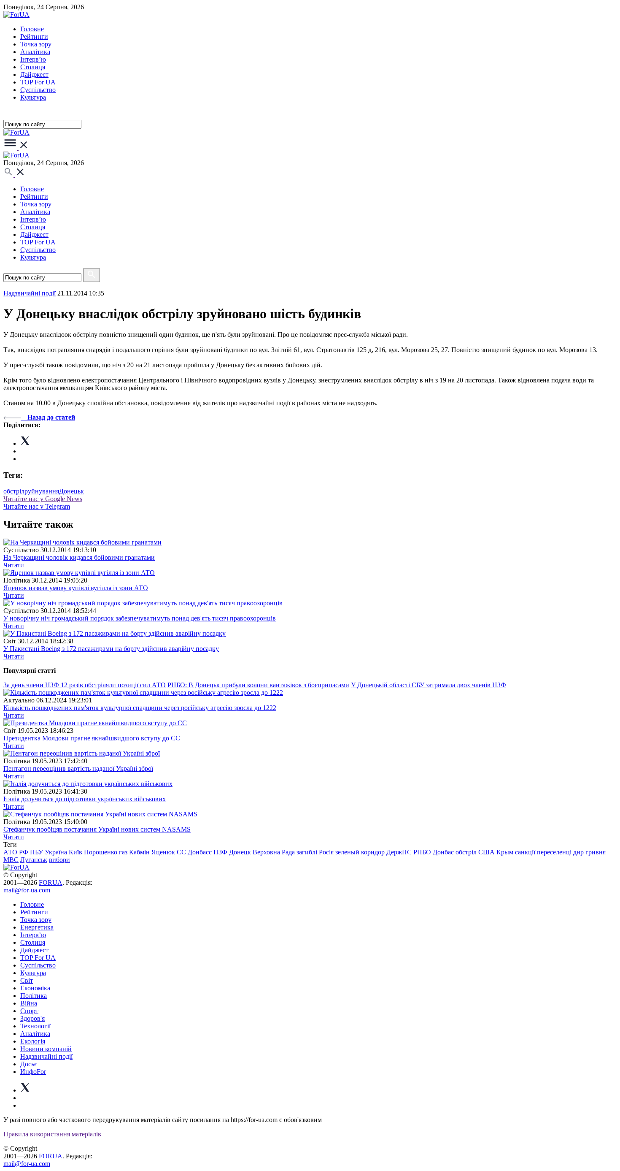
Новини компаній (46, 1048)
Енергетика (37, 927)
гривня (595, 852)
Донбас (443, 852)
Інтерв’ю (33, 59)
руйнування (41, 491)
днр (578, 852)
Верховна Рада (274, 852)
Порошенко (100, 852)
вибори (59, 859)
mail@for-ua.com (26, 890)
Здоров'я (32, 1018)
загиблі (307, 852)
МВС (11, 859)
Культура (33, 97)
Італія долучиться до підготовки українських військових (84, 798)
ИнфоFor (33, 1071)
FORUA (50, 882)
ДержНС (399, 852)
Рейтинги (34, 36)
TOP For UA (38, 82)
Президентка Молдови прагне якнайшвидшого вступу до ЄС (91, 738)
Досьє (28, 1064)
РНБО (422, 852)
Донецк (240, 852)
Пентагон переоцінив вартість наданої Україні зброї (78, 768)
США (486, 852)
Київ (75, 852)
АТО (10, 852)
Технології (35, 1026)
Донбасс (200, 852)
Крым (504, 852)
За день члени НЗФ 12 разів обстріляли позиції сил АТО (84, 685)
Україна (56, 852)
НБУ (36, 852)
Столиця (32, 66)
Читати (13, 565)
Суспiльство (38, 89)
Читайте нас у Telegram (36, 506)
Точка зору (35, 44)
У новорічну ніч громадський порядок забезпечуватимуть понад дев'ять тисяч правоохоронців (139, 618)
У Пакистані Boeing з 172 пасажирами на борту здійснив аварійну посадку (111, 648)
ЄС (181, 852)
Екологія (32, 1041)
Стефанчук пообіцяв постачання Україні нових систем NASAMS (97, 829)
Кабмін (139, 852)
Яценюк (163, 852)
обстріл (13, 491)
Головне (32, 29)
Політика (33, 995)
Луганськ (33, 859)
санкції (525, 852)
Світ (26, 980)
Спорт (29, 1010)
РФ (23, 852)
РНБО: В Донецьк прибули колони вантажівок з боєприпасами (258, 685)
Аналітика (35, 51)
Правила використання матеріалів (52, 1134)
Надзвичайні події (29, 293)
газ (123, 852)
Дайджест (34, 74)
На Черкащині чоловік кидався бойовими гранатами (79, 557)
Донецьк (71, 491)
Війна (28, 1003)
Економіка (35, 988)
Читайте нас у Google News (42, 498)
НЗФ (220, 852)
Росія (326, 852)
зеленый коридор (360, 852)
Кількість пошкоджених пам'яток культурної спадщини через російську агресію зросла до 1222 (139, 707)
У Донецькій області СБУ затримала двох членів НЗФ (428, 685)
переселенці (554, 852)
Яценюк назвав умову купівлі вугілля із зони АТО (75, 587)
